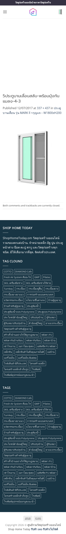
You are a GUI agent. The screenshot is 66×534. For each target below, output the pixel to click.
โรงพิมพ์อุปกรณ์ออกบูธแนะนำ (19, 375)
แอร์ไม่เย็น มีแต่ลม (27, 357)
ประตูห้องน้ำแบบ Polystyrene (19, 311)
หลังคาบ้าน (50, 340)
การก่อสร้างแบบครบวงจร (40, 294)
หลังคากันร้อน (33, 340)
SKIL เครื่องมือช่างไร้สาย (38, 283)
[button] (5, 11)
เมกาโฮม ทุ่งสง (26, 346)
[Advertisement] (33, 53)
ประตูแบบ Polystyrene (49, 311)
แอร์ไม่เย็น (9, 357)
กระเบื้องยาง (51, 288)
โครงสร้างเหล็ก (37, 363)
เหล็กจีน (8, 352)
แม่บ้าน (51, 352)
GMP (37, 277)
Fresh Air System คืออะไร (17, 277)
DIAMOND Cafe (23, 271)
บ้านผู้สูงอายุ (54, 300)
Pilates (46, 277)
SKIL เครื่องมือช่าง (13, 283)
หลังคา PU (46, 334)
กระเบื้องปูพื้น (35, 288)
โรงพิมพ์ (36, 369)
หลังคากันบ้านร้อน (13, 340)
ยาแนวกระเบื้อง (54, 323)
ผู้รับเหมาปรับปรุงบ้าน (14, 323)
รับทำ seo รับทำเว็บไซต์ (44, 529)
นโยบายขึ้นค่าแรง (35, 300)
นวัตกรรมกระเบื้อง (13, 300)
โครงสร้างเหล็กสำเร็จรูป (16, 369)
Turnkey (8, 288)
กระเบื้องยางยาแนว (14, 294)
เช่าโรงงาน (9, 346)
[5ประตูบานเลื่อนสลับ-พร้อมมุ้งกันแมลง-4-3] (33, 158)
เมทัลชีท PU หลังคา (46, 346)
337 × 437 (43, 108)
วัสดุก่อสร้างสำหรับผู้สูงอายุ (17, 329)
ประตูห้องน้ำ (33, 306)
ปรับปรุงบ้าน (37, 317)
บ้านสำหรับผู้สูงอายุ (13, 306)
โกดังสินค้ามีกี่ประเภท (15, 363)
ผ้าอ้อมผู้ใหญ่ (35, 323)
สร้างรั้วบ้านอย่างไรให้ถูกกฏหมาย (21, 334)
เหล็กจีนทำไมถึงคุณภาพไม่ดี (30, 352)
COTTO (8, 271)
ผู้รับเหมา (51, 317)
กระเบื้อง (20, 288)
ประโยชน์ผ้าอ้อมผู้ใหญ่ (15, 317)
